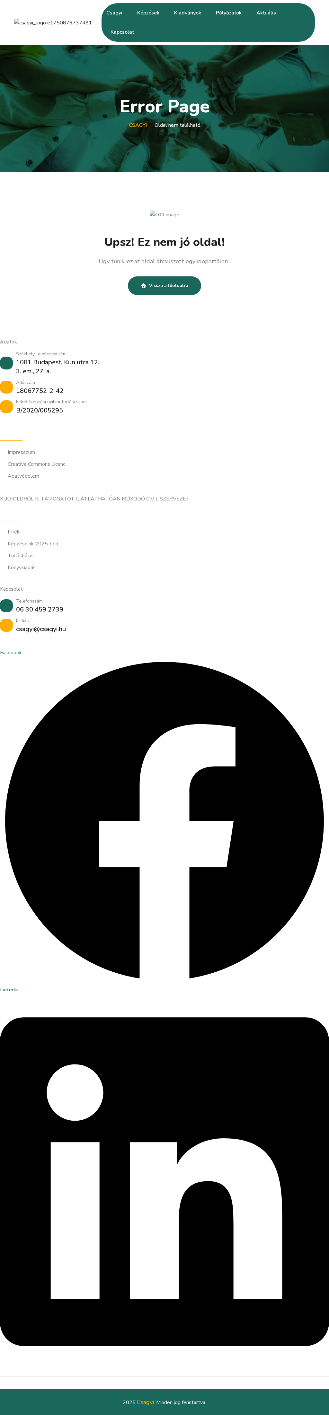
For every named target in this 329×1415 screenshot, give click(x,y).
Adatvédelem (23, 476)
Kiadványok (187, 12)
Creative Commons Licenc (36, 464)
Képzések (148, 12)
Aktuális (266, 12)
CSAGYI (138, 125)
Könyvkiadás (22, 567)
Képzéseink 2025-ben (33, 544)
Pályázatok (229, 12)
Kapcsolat (122, 32)
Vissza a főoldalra (168, 285)
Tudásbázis (20, 555)
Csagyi (114, 12)
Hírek (14, 532)
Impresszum (21, 452)
